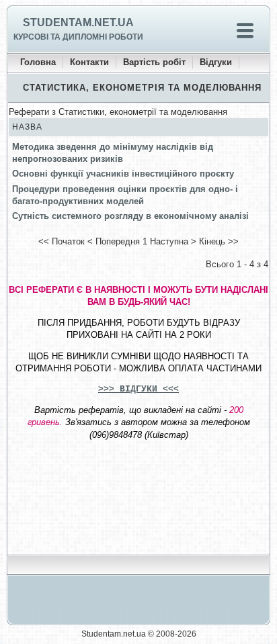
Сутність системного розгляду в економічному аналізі (130, 216)
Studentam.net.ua (78, 22)
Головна (38, 62)
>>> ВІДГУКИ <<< (138, 389)
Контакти (89, 62)
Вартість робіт (154, 62)
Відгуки (216, 62)
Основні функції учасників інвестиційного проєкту (123, 174)
